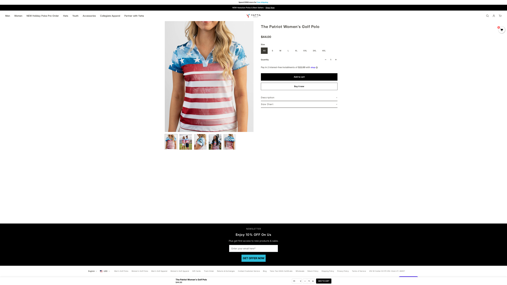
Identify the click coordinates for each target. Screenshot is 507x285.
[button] (299, 97)
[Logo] (253, 15)
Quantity (265, 59)
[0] (501, 30)
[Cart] (500, 16)
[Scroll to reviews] (299, 32)
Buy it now (299, 86)
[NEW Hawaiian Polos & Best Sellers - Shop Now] (253, 7)
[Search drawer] (487, 16)
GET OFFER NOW (253, 258)
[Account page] (494, 16)
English (91, 271)
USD (105, 271)
